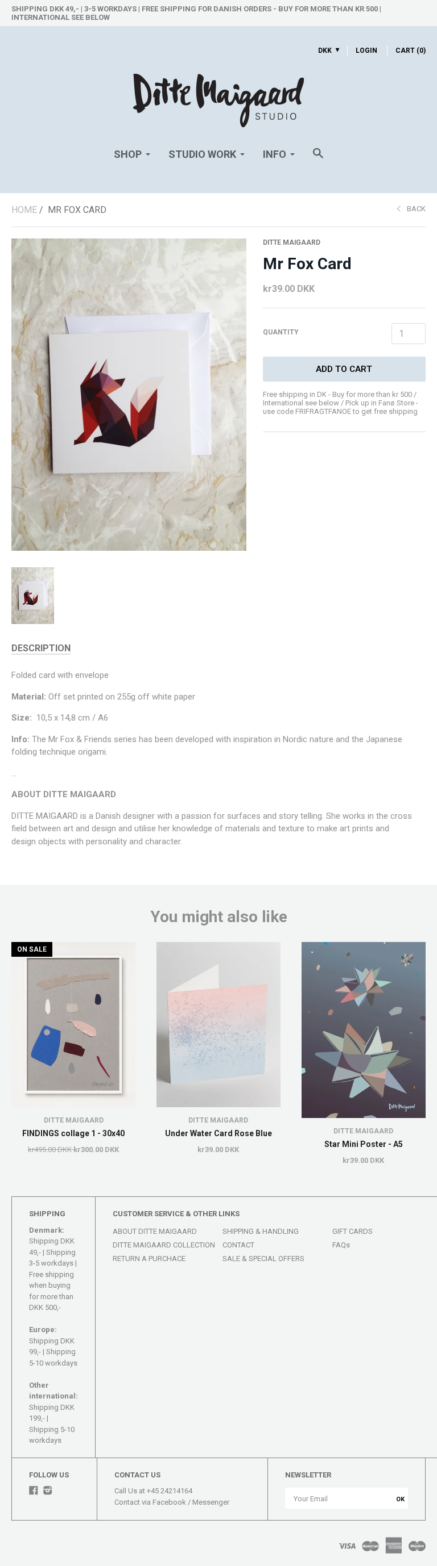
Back (416, 208)
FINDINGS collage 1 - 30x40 (73, 1133)
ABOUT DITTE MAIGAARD (155, 1231)
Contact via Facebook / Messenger (171, 1502)
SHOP (128, 154)
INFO (274, 154)
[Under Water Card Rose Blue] (218, 1024)
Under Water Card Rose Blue (218, 1133)
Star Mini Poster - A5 (363, 1144)
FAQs (341, 1245)
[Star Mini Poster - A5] (364, 1030)
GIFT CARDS (352, 1231)
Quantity (281, 332)
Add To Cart (344, 369)
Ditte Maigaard (291, 242)
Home (24, 209)
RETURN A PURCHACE (149, 1258)
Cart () (410, 51)
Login (366, 51)
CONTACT (238, 1245)
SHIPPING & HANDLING (260, 1231)
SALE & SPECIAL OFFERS (263, 1258)
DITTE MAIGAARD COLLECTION (164, 1245)
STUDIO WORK (202, 154)
